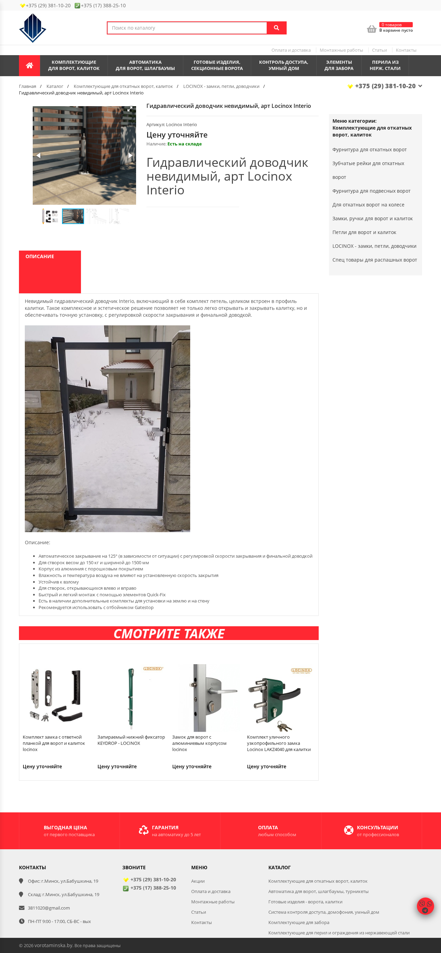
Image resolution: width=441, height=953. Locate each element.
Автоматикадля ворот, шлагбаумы (145, 65)
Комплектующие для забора (298, 922)
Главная (27, 86)
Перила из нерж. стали (385, 65)
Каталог (55, 86)
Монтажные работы (341, 50)
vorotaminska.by (53, 945)
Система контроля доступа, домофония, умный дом (323, 912)
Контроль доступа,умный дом (283, 65)
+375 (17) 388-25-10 (152, 887)
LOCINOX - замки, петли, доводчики (221, 86)
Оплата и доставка (291, 50)
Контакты (406, 50)
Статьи (379, 50)
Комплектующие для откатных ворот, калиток (123, 86)
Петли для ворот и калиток (364, 232)
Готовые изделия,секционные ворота (217, 65)
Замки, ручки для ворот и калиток (372, 218)
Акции (198, 881)
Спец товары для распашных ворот (374, 259)
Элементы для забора (339, 65)
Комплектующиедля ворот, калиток (74, 65)
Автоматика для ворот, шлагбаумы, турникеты (318, 891)
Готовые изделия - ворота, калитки (305, 902)
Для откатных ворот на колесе (368, 204)
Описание (39, 256)
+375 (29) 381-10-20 (384, 86)
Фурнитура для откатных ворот (369, 149)
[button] (129, 108)
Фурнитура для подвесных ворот (371, 190)
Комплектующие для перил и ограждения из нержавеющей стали (339, 933)
